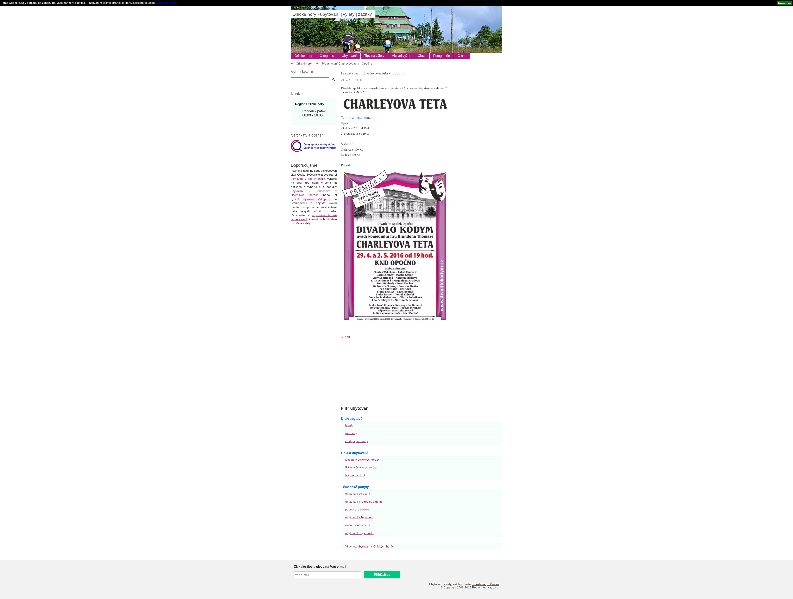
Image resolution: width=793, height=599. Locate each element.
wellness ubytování (357, 525)
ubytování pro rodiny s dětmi (363, 501)
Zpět (347, 336)
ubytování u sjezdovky (359, 533)
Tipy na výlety (374, 56)
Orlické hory (303, 56)
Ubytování (349, 56)
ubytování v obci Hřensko (308, 178)
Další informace (166, 2)
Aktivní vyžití (401, 56)
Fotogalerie (441, 56)
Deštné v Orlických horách (362, 459)
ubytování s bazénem (359, 517)
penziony (351, 433)
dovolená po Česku (485, 584)
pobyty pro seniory (357, 509)
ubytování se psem (357, 493)
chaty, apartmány (356, 441)
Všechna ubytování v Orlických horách (370, 546)
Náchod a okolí (355, 475)
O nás (462, 56)
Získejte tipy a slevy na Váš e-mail (320, 566)
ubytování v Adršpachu (317, 199)
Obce (422, 56)
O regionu (327, 56)
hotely (349, 425)
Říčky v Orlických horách (361, 467)
